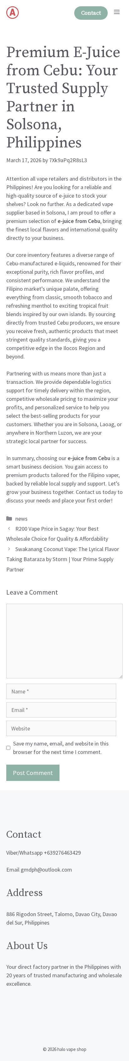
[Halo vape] (12, 12)
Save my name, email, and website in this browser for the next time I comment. (61, 748)
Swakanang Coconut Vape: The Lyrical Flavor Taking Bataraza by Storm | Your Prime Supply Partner (62, 559)
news (21, 518)
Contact (91, 13)
